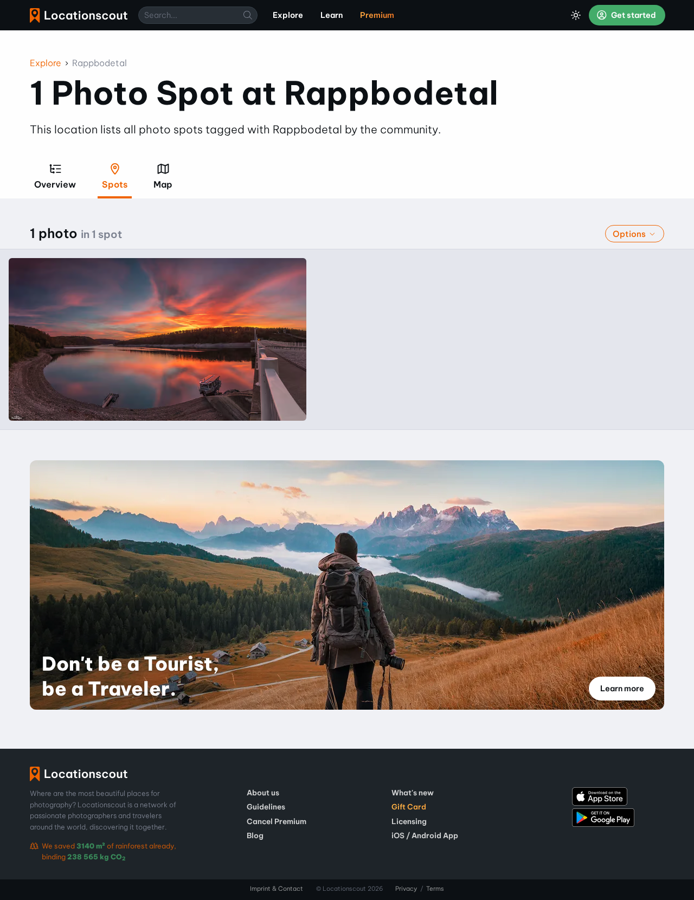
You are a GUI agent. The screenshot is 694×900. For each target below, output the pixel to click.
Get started (632, 15)
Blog (255, 835)
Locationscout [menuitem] (78, 15)
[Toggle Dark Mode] (576, 15)
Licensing (409, 821)
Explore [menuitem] (288, 15)
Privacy (406, 888)
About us (263, 793)
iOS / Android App (424, 835)
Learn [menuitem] (331, 15)
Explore (45, 62)
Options (630, 234)
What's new (412, 793)
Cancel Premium (276, 821)
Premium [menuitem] (377, 15)
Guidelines (266, 807)
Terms (435, 888)
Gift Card (408, 807)
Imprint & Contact (276, 888)
